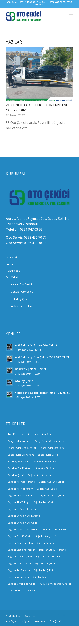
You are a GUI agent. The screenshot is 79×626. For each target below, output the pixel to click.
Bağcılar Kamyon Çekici (20, 542)
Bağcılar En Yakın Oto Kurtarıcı (24, 515)
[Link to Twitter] (70, 615)
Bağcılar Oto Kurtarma (48, 556)
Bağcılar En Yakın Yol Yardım (23, 529)
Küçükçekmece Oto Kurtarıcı (55, 583)
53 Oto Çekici (15, 615)
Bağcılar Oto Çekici (22, 291)
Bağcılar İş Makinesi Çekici (22, 583)
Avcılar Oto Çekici (21, 284)
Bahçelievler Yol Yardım (21, 454)
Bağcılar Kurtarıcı (46, 542)
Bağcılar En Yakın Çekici (55, 529)
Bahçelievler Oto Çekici (52, 447)
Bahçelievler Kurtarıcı (19, 441)
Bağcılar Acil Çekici (47, 488)
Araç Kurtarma (15, 434)
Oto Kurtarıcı (15, 590)
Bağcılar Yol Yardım (18, 576)
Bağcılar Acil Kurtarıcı (39, 475)
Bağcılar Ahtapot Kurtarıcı (21, 495)
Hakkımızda (13, 270)
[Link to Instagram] (64, 615)
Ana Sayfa (12, 257)
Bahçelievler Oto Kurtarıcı (22, 447)
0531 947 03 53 (31, 229)
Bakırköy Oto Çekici (46, 468)
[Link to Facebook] (58, 615)
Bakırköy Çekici (20, 299)
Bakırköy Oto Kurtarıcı (20, 468)
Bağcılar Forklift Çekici (20, 536)
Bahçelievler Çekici (48, 454)
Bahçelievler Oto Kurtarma (49, 441)
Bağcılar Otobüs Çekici (20, 556)
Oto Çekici (12, 277)
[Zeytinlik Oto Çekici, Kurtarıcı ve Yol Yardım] (39, 74)
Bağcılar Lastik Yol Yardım (21, 549)
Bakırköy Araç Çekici (19, 461)
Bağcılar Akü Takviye (19, 502)
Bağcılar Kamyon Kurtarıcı (49, 536)
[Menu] (71, 16)
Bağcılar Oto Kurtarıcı (19, 563)
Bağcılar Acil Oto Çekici (51, 481)
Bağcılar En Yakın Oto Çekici (23, 522)
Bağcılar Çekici (40, 576)
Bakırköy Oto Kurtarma (45, 461)
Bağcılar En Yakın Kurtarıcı (22, 509)
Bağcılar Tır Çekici (43, 570)
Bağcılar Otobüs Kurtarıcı (52, 549)
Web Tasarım (32, 615)
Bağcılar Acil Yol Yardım (20, 488)
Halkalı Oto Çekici (21, 306)
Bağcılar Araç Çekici (44, 502)
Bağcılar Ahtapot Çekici (51, 495)
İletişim (10, 264)
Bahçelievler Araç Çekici (40, 434)
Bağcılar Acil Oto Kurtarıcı (21, 481)
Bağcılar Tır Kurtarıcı (19, 570)
